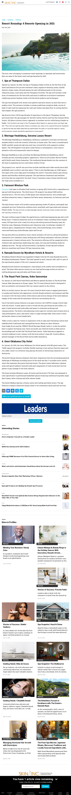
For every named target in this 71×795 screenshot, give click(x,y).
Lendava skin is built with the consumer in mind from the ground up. (52, 594)
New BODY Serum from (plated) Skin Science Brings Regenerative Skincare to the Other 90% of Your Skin (31, 497)
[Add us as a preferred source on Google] (21, 391)
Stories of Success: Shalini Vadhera (14, 625)
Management (5, 434)
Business (10, 20)
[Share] (8, 391)
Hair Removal (7, 739)
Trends (3, 464)
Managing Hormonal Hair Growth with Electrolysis (17, 744)
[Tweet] (17, 391)
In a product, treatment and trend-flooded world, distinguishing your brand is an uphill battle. (16, 556)
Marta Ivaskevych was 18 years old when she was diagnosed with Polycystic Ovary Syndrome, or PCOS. (17, 751)
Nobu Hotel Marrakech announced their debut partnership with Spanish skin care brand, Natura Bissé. (52, 753)
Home (3, 20)
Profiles (18, 20)
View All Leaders (35, 421)
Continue (45, 786)
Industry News (5, 473)
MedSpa (40, 544)
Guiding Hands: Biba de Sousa (16, 664)
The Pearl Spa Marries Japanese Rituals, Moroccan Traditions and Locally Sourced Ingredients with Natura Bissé (52, 745)
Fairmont (5, 189)
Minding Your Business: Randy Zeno (16, 549)
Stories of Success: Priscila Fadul (52, 590)
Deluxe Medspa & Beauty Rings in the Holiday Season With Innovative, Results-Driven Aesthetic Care (52, 550)
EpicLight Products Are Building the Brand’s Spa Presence (22, 486)
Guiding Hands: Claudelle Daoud (16, 701)
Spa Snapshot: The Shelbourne (51, 664)
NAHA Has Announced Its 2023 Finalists (16, 447)
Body (3, 493)
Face (3, 483)
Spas (39, 620)
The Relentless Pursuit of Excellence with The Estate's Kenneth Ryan (50, 703)
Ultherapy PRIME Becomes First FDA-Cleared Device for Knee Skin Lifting (28, 456)
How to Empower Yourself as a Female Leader (18, 437)
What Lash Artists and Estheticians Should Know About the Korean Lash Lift (28, 466)
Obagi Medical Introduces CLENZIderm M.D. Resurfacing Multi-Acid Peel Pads (29, 505)
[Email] (4, 391)
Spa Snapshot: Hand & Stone (50, 624)
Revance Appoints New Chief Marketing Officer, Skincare (22, 476)
